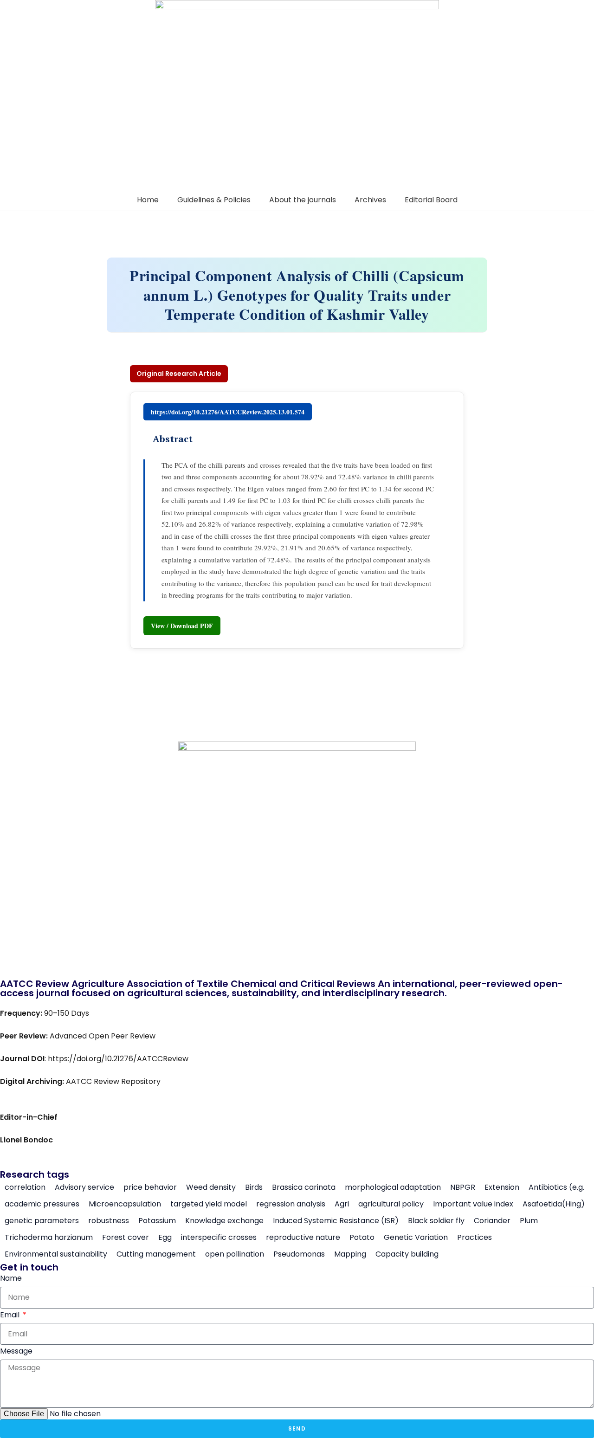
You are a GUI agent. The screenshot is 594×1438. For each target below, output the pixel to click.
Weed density (211, 1187)
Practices (474, 1237)
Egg (165, 1237)
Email (10, 1314)
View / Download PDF (182, 626)
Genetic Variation (416, 1237)
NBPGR (462, 1187)
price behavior (150, 1187)
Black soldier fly (436, 1221)
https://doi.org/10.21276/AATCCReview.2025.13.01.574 (227, 412)
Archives (370, 199)
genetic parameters (42, 1221)
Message (16, 1351)
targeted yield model (208, 1204)
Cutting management (156, 1254)
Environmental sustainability (56, 1254)
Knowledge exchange (224, 1221)
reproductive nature (303, 1237)
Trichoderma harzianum (49, 1237)
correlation (25, 1187)
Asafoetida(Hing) (554, 1204)
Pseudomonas (299, 1254)
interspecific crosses (219, 1237)
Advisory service (84, 1187)
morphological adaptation (393, 1187)
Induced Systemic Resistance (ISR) (336, 1221)
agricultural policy (391, 1204)
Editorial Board (431, 199)
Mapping (350, 1254)
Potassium (157, 1221)
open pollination (234, 1254)
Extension (501, 1187)
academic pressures (42, 1204)
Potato (361, 1237)
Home (148, 199)
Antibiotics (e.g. (556, 1187)
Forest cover (125, 1237)
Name (11, 1278)
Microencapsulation (125, 1204)
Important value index (473, 1204)
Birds (254, 1187)
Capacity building (407, 1254)
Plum (529, 1221)
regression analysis (290, 1204)
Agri (342, 1204)
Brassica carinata (304, 1187)
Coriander (492, 1221)
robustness (108, 1221)
